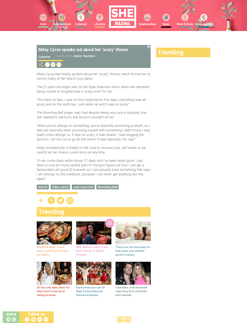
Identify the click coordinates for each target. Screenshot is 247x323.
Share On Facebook (47, 64)
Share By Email (58, 64)
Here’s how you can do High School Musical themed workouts (90, 291)
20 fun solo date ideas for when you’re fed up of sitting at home (53, 291)
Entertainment (62, 24)
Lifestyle (99, 24)
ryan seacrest (83, 187)
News (166, 24)
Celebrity (81, 24)
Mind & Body (185, 24)
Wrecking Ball (107, 187)
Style (43, 24)
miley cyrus (60, 187)
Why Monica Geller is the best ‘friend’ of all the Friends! (92, 250)
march (42, 187)
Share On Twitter (53, 64)
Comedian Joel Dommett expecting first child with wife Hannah (131, 291)
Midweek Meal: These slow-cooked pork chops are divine (52, 250)
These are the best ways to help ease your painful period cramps (133, 250)
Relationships (147, 24)
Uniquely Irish (204, 24)
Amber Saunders (84, 56)
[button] (14, 319)
